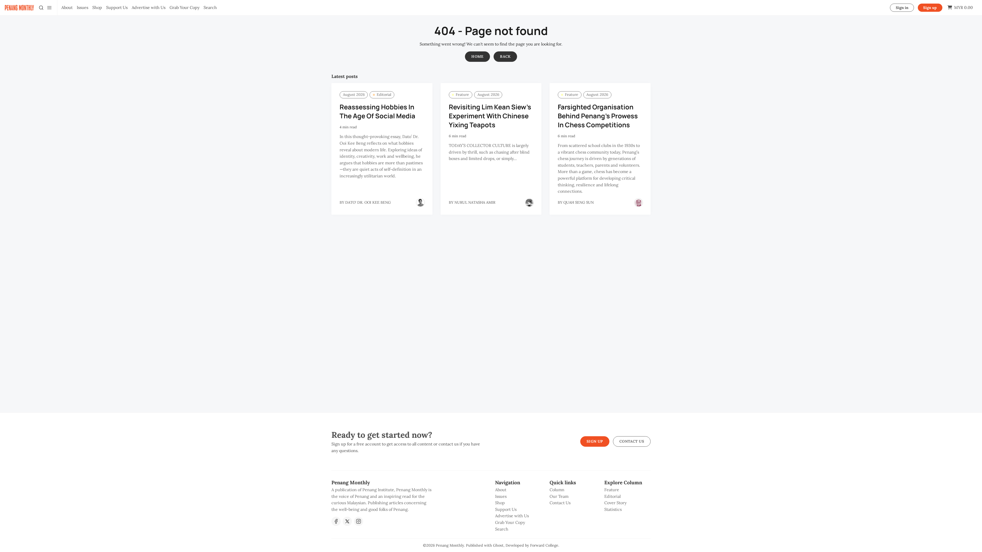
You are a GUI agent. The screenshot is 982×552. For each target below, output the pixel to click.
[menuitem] (67, 7)
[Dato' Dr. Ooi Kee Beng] (420, 202)
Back (505, 56)
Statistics (613, 509)
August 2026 (354, 94)
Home (477, 56)
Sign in (902, 7)
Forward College (544, 545)
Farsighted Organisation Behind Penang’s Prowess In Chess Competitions (598, 115)
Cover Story (615, 502)
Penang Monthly (450, 545)
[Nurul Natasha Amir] (529, 202)
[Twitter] (347, 521)
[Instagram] (358, 521)
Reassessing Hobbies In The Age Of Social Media (377, 111)
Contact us (631, 441)
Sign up (930, 7)
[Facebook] (336, 521)
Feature (462, 94)
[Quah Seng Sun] (638, 202)
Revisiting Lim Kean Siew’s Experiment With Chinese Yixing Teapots (490, 115)
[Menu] (49, 8)
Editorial (384, 94)
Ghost (498, 545)
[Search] (41, 7)
